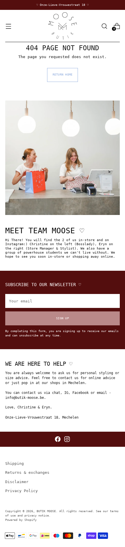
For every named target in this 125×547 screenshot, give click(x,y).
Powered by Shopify (21, 519)
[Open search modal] (104, 26)
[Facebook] (57, 439)
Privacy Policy (21, 491)
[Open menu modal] (8, 26)
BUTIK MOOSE (46, 511)
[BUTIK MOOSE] (62, 26)
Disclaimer (16, 482)
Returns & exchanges (27, 472)
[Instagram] (67, 439)
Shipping (14, 463)
